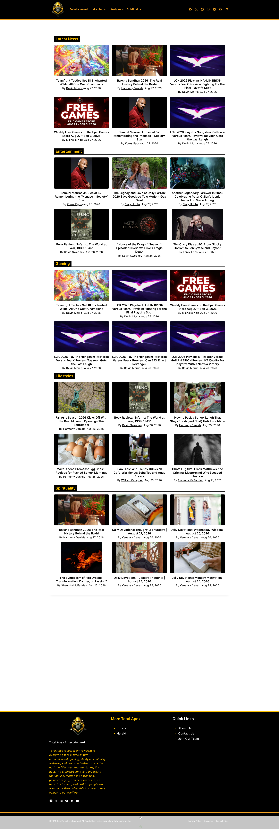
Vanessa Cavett (132, 537)
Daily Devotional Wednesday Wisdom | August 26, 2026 (198, 531)
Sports (121, 728)
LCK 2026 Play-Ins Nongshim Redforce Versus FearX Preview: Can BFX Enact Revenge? (139, 360)
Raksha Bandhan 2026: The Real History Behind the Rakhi (139, 82)
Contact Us (186, 733)
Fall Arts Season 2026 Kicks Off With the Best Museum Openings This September (81, 421)
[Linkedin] (214, 9)
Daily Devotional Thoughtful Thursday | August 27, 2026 (139, 531)
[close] (140, 817)
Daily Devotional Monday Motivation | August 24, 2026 (197, 579)
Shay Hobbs (132, 204)
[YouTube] (220, 9)
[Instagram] (202, 9)
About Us (185, 728)
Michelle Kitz (74, 140)
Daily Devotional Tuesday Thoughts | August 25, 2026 (139, 579)
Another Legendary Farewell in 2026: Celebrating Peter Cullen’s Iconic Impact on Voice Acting (197, 196)
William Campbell (132, 480)
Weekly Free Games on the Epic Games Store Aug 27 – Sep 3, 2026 (81, 134)
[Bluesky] (208, 9)
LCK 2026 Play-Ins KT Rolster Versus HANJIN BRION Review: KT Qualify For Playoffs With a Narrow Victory (197, 360)
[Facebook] (190, 9)
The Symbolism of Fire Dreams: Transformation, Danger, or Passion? (81, 579)
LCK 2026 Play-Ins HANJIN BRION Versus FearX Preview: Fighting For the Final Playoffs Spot (197, 84)
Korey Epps (132, 143)
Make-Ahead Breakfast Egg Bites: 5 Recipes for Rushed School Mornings (81, 470)
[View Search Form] (227, 9)
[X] (196, 9)
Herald (121, 733)
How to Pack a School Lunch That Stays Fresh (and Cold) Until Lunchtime (197, 419)
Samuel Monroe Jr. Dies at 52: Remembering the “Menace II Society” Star (139, 135)
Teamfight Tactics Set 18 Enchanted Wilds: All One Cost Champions (81, 82)
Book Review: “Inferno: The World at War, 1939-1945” (81, 246)
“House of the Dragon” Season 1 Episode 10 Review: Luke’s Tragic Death (139, 248)
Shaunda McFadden (190, 480)
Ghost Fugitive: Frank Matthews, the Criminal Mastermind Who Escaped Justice (197, 472)
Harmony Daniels (132, 88)
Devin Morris (74, 88)
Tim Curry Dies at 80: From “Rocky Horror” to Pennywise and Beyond (197, 246)
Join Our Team (188, 738)
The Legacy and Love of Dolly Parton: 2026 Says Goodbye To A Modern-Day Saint (139, 196)
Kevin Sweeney (74, 252)
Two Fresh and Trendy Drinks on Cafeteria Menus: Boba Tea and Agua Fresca (139, 472)
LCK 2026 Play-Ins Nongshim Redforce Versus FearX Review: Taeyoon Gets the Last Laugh (197, 135)
